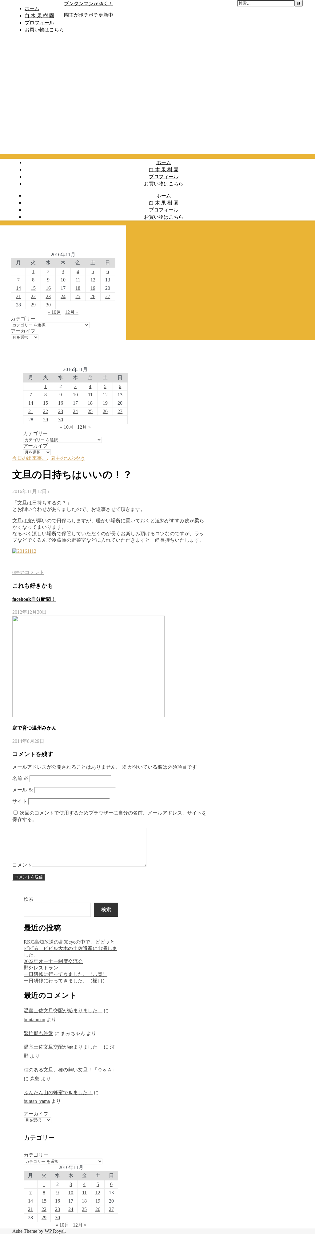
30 (48, 304)
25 (77, 296)
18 (77, 288)
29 (33, 304)
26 (92, 296)
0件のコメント (28, 572)
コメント (22, 865)
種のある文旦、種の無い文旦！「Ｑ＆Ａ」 (70, 1069)
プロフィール (39, 22)
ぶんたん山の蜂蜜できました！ (58, 1092)
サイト (19, 801)
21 (18, 296)
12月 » (71, 312)
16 (48, 288)
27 (107, 296)
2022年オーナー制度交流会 (53, 961)
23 (48, 296)
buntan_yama (37, 1101)
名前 (20, 778)
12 (92, 279)
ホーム (32, 8)
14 (18, 288)
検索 (29, 899)
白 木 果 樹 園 (39, 15)
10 (63, 279)
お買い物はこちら (44, 29)
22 (33, 296)
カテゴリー (23, 318)
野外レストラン (41, 967)
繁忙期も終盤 (38, 1033)
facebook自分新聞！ (34, 599)
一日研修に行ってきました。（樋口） (65, 980)
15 (33, 288)
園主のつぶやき (67, 458)
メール (22, 789)
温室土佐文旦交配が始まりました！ (63, 1010)
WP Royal (55, 1231)
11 (78, 279)
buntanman (34, 1019)
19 (92, 288)
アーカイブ (23, 331)
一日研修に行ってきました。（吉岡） (65, 974)
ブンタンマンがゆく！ (88, 3)
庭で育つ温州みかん (34, 727)
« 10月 (54, 312)
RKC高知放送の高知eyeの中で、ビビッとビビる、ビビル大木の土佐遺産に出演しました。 (70, 948)
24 (63, 296)
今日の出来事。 (29, 458)
